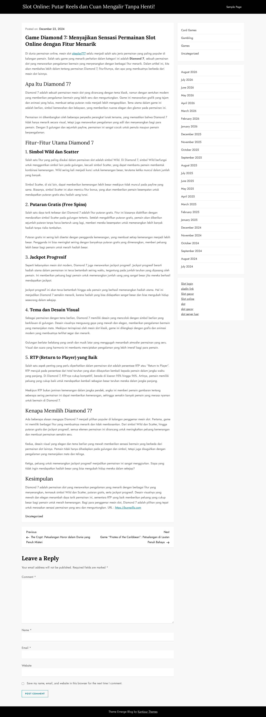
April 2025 (188, 196)
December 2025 (191, 134)
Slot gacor (187, 294)
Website (26, 665)
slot (183, 304)
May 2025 (187, 189)
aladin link (187, 289)
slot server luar (190, 314)
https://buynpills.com (128, 507)
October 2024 (190, 243)
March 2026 (188, 111)
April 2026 (188, 103)
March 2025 (188, 204)
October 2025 (190, 150)
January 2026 (189, 126)
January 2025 (189, 220)
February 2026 (190, 119)
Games (185, 46)
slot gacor (187, 309)
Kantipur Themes (147, 712)
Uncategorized (34, 516)
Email (26, 648)
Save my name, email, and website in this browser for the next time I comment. (74, 683)
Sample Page (234, 7)
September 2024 (191, 251)
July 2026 (187, 80)
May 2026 (187, 95)
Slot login (187, 284)
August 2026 (189, 72)
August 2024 (189, 259)
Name (26, 630)
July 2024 (187, 266)
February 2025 (190, 212)
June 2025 (187, 181)
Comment (29, 577)
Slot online (187, 299)
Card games (188, 30)
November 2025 (191, 142)
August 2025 (189, 165)
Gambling (187, 38)
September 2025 (191, 157)
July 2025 (187, 173)
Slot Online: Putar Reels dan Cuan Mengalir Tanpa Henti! (89, 6)
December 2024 (191, 227)
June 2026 (187, 87)
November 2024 (191, 235)
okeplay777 (79, 53)
